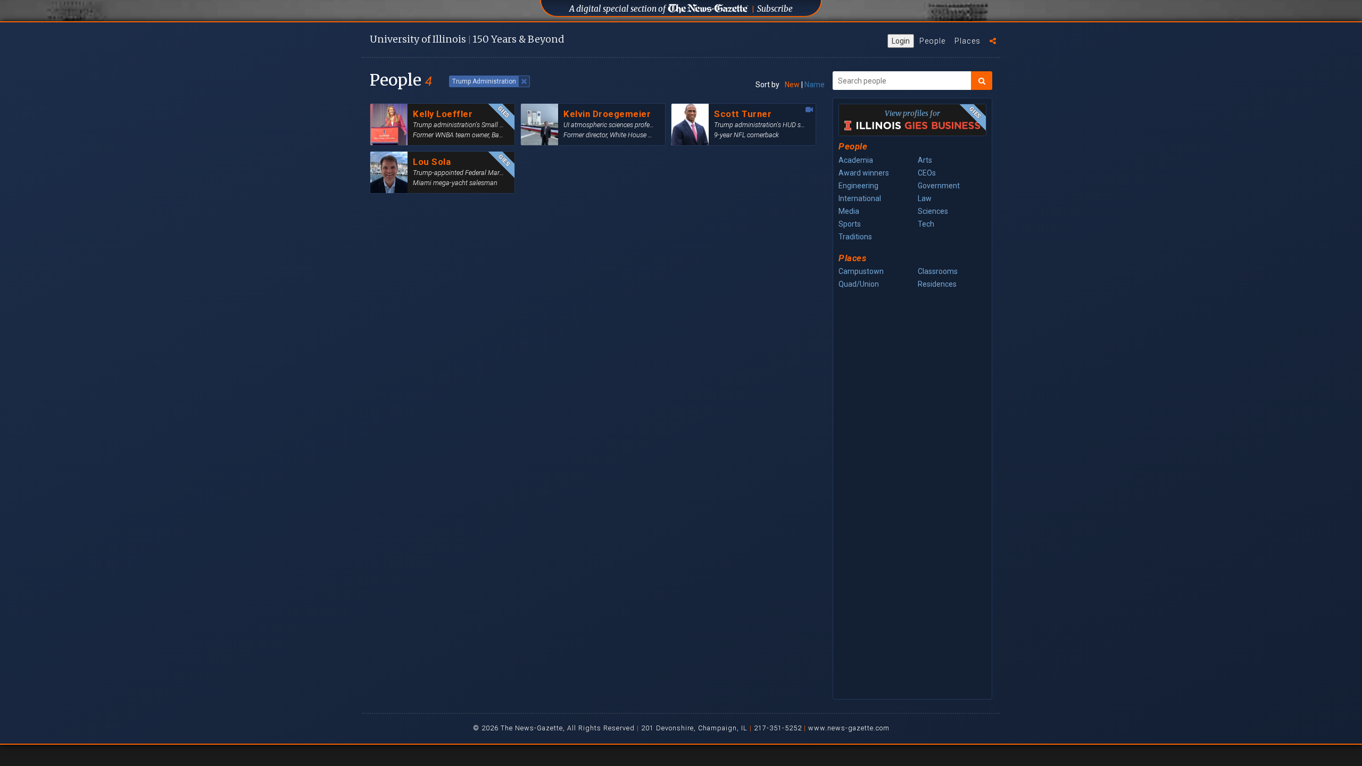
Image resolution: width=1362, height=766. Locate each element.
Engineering (858, 185)
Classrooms (938, 271)
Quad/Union (858, 284)
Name (814, 84)
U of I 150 (467, 39)
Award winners (863, 173)
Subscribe (775, 9)
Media (848, 211)
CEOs (927, 173)
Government (939, 185)
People (932, 41)
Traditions (855, 236)
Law (925, 198)
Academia (855, 160)
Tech (926, 224)
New (792, 84)
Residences (937, 284)
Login (901, 41)
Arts (925, 160)
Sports (849, 224)
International (859, 198)
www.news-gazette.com (849, 728)
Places (967, 41)
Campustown (861, 271)
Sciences (933, 211)
